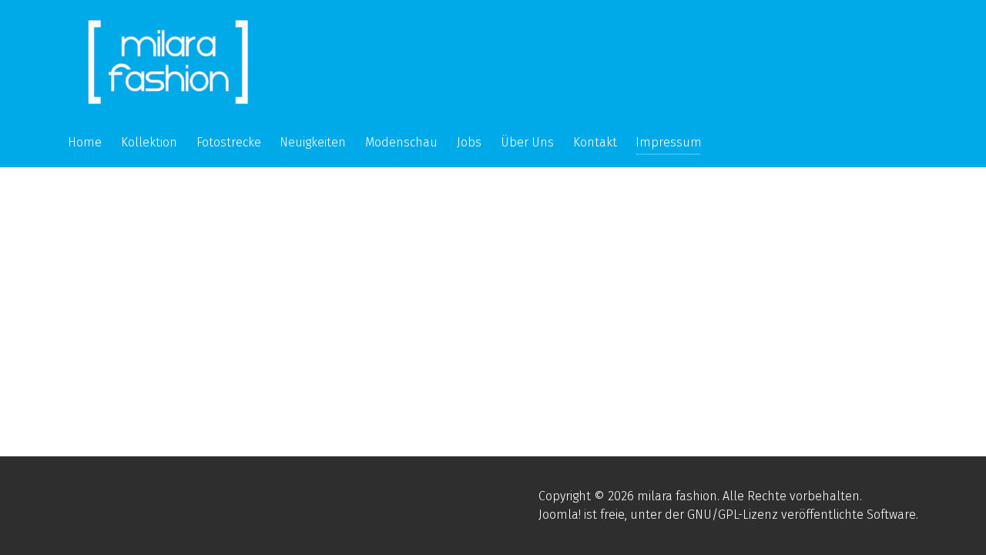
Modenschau (401, 142)
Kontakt (595, 142)
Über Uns (527, 142)
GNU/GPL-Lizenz (732, 514)
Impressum (669, 142)
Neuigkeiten (313, 142)
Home (85, 142)
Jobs (469, 142)
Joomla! (559, 514)
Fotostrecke (228, 142)
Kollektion (149, 142)
